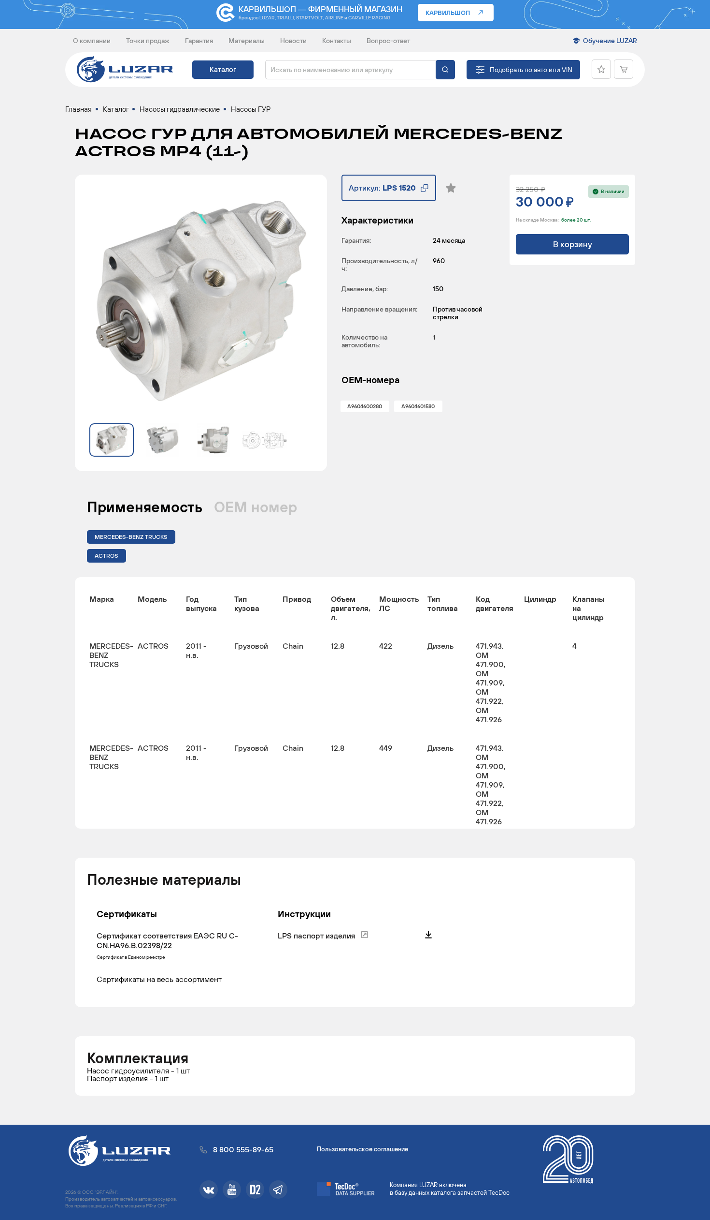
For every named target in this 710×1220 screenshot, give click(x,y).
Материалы (246, 41)
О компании (92, 41)
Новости (293, 41)
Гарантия (199, 41)
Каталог (223, 69)
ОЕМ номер (255, 507)
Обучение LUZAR (610, 41)
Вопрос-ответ (388, 41)
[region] (355, 703)
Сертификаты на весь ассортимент (159, 979)
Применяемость (144, 507)
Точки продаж (148, 41)
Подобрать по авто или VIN (531, 70)
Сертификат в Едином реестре (131, 957)
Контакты (336, 41)
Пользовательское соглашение (362, 1149)
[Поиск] (445, 69)
